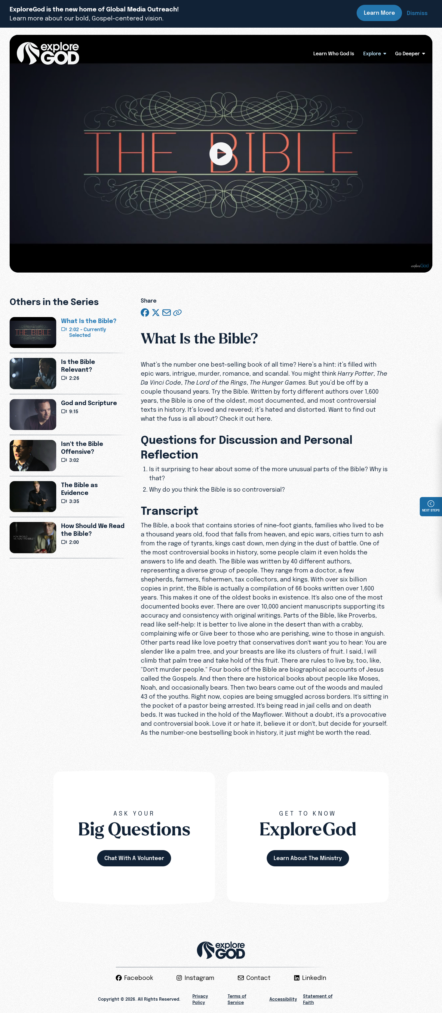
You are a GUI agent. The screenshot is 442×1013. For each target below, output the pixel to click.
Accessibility (283, 999)
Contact (258, 978)
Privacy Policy (200, 999)
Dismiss (417, 13)
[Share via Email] (166, 312)
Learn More (379, 13)
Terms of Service (237, 999)
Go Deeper (407, 53)
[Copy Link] (177, 312)
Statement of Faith (318, 999)
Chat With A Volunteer (134, 858)
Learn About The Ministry (308, 858)
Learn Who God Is (333, 53)
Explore (372, 53)
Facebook (138, 978)
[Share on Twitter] (156, 312)
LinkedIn (314, 978)
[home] (48, 53)
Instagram (199, 978)
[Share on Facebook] (145, 312)
